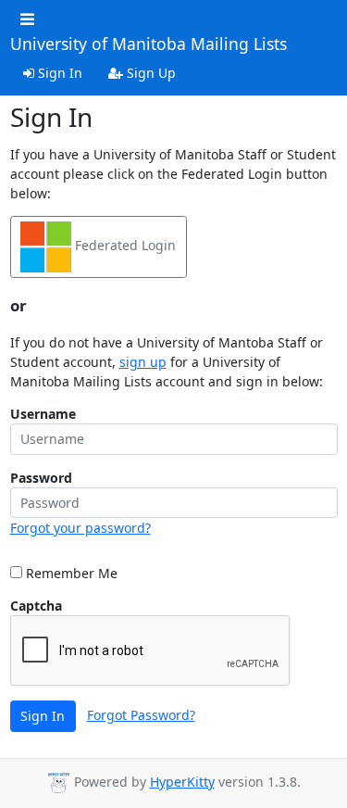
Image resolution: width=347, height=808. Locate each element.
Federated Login (123, 245)
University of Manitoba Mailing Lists (148, 44)
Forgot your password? (80, 528)
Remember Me (70, 573)
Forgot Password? (141, 715)
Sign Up (149, 73)
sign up (143, 362)
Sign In (58, 73)
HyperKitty (182, 781)
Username (43, 414)
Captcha (36, 605)
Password (41, 477)
